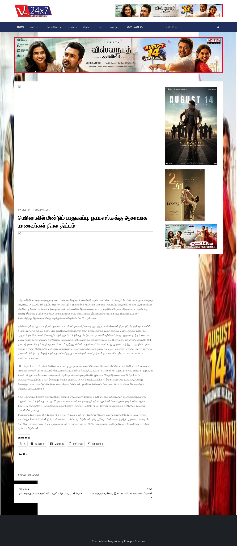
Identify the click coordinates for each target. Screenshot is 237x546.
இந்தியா (87, 27)
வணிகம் (72, 27)
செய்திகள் (53, 27)
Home (20, 27)
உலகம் (101, 27)
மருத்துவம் (115, 27)
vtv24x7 (26, 209)
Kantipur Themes (134, 541)
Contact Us (135, 27)
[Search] (218, 27)
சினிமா (34, 27)
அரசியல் (22, 474)
